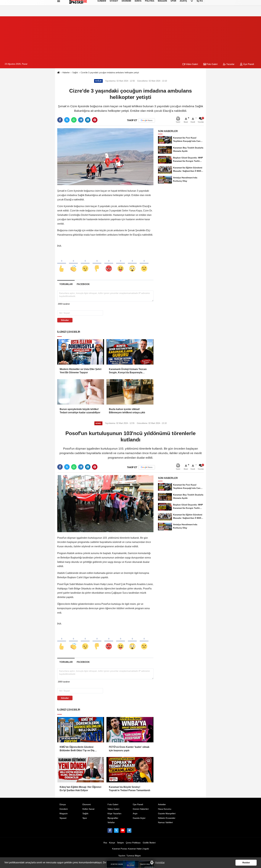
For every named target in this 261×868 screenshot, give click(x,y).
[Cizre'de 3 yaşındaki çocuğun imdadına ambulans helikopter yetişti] (105, 156)
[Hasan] (129, 830)
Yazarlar (230, 64)
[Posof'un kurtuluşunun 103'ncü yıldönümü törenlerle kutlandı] (105, 503)
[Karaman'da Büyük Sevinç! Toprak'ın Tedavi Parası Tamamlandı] (129, 769)
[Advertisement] (130, 37)
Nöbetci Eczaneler (166, 818)
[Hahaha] (120, 263)
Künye (112, 843)
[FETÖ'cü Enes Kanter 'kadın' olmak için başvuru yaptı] (129, 729)
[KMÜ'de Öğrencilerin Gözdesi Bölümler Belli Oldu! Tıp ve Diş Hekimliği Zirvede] (80, 729)
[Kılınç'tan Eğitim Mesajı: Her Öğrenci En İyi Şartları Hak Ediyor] (80, 769)
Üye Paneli (248, 64)
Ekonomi (86, 804)
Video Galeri (191, 64)
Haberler (66, 72)
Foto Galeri (212, 64)
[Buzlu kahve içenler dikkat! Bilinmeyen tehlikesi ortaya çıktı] (129, 392)
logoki (146, 849)
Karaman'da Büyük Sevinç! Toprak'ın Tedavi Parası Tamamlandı (129, 789)
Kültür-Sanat (88, 809)
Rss (105, 843)
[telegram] (81, 120)
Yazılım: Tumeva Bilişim (129, 856)
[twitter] (67, 120)
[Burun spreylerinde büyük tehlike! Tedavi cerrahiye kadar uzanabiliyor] (80, 392)
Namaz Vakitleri (165, 822)
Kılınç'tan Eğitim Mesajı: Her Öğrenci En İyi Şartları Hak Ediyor (80, 789)
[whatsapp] (74, 120)
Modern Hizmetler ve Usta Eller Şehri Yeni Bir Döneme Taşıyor (80, 371)
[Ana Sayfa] (58, 73)
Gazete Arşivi (139, 818)
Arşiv (135, 813)
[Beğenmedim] (97, 263)
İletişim (120, 843)
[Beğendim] (61, 263)
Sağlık (75, 72)
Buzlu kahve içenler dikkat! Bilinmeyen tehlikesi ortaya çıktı (127, 411)
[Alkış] (73, 263)
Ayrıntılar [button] (160, 862)
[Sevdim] (85, 263)
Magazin (64, 813)
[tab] (66, 284)
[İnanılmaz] (132, 263)
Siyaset (63, 818)
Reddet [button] (246, 862)
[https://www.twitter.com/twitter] (116, 830)
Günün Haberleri (141, 809)
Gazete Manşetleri (167, 813)
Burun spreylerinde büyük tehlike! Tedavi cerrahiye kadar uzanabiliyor (80, 411)
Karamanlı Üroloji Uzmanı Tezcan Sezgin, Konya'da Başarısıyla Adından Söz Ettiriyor (128, 371)
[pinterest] (94, 120)
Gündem (64, 809)
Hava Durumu (164, 809)
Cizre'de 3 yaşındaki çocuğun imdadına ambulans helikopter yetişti (110, 72)
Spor (84, 818)
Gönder (65, 320)
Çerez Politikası (133, 843)
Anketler (162, 804)
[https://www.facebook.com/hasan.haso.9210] (110, 830)
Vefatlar (111, 822)
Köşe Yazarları (114, 813)
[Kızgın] (108, 263)
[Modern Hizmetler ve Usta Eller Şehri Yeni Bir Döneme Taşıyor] (80, 352)
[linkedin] (87, 120)
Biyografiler (113, 818)
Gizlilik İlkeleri (149, 843)
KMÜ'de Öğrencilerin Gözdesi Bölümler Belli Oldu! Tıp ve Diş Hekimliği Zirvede (77, 749)
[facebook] (60, 120)
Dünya (63, 804)
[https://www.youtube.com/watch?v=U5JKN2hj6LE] (122, 830)
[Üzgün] (144, 263)
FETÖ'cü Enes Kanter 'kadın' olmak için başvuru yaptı (129, 749)
